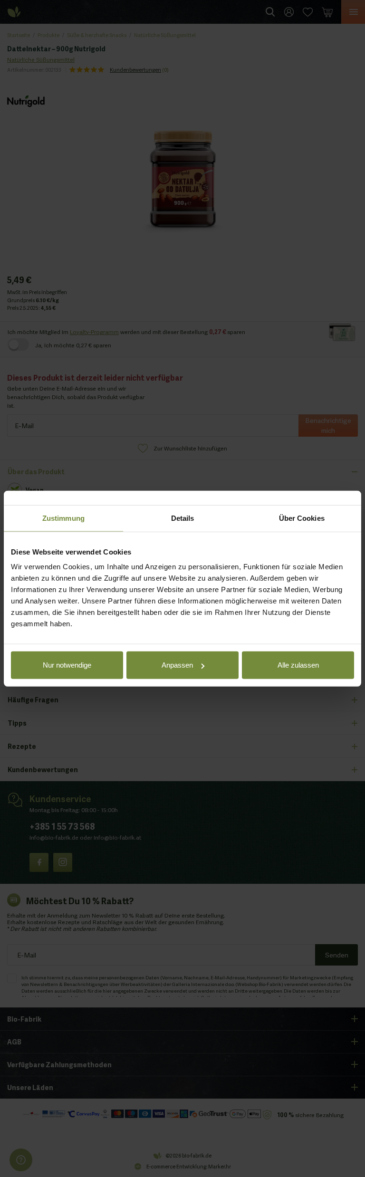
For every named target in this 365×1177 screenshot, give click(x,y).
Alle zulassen (298, 665)
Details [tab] (182, 518)
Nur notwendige (67, 665)
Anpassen (177, 665)
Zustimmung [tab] (63, 518)
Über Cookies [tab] (302, 518)
